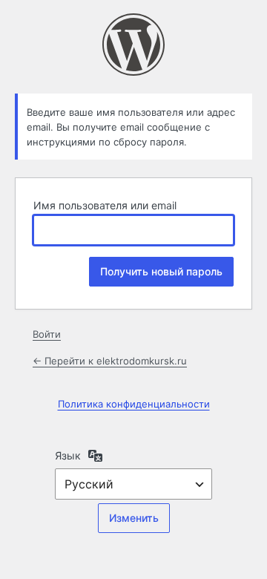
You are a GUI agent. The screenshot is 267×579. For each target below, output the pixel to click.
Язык (68, 455)
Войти (47, 334)
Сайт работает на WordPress (133, 44)
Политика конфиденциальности (134, 404)
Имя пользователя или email (105, 205)
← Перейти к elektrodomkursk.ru (110, 361)
